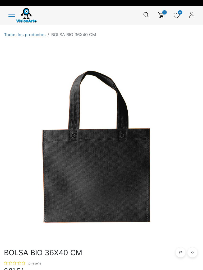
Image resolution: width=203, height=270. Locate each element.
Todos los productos (24, 34)
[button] (180, 252)
